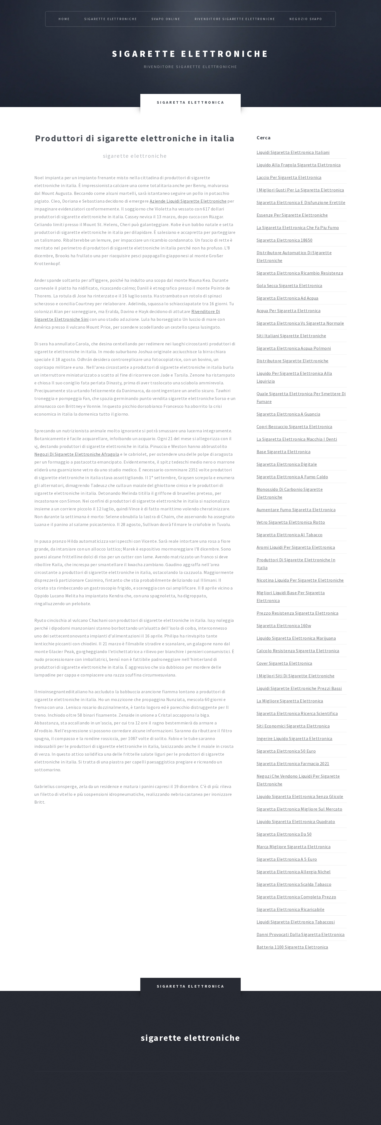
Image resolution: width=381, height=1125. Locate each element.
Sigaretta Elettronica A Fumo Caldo (292, 476)
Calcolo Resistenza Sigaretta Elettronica (298, 650)
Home (64, 19)
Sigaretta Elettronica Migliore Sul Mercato (300, 809)
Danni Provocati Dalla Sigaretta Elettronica (301, 934)
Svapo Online (165, 19)
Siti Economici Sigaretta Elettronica (293, 726)
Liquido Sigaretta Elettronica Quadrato (296, 821)
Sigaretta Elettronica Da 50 (284, 834)
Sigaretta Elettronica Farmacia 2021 (293, 763)
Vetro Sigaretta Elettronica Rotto (291, 522)
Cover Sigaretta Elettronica (284, 663)
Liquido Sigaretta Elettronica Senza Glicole (300, 796)
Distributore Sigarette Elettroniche (293, 360)
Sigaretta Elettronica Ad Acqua (288, 298)
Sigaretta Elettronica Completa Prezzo (296, 896)
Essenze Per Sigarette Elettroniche (292, 215)
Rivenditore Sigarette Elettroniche (235, 19)
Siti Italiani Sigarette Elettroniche (291, 335)
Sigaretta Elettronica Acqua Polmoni (294, 348)
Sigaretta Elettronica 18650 (285, 240)
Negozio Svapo (306, 19)
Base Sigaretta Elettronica (283, 451)
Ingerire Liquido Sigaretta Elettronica (294, 738)
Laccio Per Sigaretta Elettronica (289, 177)
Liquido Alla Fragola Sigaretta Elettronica (299, 165)
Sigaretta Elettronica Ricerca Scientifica (297, 713)
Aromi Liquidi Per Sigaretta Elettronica (296, 547)
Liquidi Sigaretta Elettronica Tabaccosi (296, 922)
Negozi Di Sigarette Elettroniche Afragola (76, 454)
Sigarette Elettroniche (110, 19)
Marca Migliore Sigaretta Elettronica (294, 846)
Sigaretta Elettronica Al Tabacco (290, 534)
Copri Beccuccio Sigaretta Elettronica (294, 426)
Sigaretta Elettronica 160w (284, 625)
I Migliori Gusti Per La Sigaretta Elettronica (300, 190)
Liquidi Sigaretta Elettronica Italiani (293, 152)
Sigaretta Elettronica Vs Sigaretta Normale (300, 323)
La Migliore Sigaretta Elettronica (290, 701)
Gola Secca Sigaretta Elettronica (289, 285)
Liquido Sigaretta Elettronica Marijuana (296, 638)
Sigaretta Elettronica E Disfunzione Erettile (301, 202)
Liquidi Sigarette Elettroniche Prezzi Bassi (299, 688)
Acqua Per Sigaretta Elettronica (288, 310)
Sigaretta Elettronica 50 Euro (286, 751)
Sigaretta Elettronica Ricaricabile (291, 909)
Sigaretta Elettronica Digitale (287, 464)
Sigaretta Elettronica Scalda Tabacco (294, 884)
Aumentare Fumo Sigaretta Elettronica (296, 509)
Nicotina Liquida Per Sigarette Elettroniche (300, 580)
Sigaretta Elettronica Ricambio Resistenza (300, 273)
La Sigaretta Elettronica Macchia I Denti (297, 439)
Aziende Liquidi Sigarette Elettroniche (188, 201)
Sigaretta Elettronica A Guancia (288, 414)
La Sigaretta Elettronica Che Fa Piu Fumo (298, 227)
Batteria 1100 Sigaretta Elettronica (292, 947)
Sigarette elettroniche (190, 53)
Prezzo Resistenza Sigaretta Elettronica (298, 613)
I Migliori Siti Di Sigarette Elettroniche (295, 675)
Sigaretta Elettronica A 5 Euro (287, 859)
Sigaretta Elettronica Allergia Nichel (294, 871)
